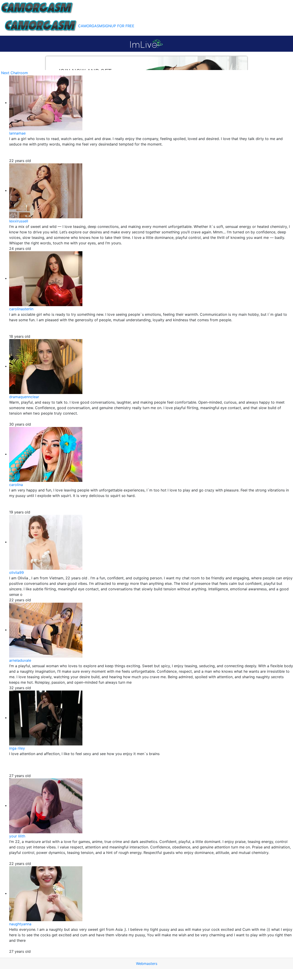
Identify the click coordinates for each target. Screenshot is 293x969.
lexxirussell (18, 221)
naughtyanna (20, 924)
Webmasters (146, 963)
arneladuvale (20, 660)
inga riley (17, 748)
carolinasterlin (21, 309)
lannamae (17, 133)
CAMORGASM (90, 26)
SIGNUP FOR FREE (118, 26)
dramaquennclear (24, 396)
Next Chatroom (14, 72)
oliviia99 (16, 572)
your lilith (17, 836)
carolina (16, 484)
